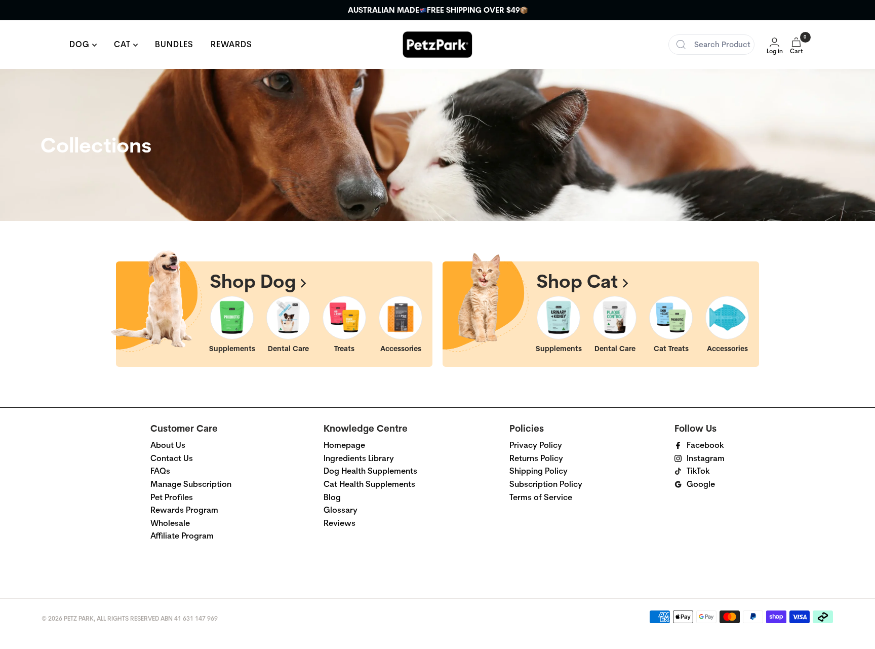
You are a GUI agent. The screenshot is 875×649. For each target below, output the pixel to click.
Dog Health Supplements (370, 471)
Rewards (231, 44)
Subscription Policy (545, 484)
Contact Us (171, 458)
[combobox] (711, 44)
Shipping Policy (538, 471)
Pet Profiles (171, 497)
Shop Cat (580, 281)
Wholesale (170, 523)
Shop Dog (255, 281)
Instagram (706, 458)
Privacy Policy (535, 445)
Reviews (339, 523)
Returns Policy (536, 458)
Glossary (340, 510)
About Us (167, 445)
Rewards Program (184, 510)
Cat (123, 44)
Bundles (174, 44)
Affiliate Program (182, 535)
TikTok (698, 471)
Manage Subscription (190, 484)
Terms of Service (540, 497)
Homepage (344, 445)
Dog (80, 44)
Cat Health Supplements (369, 484)
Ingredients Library (359, 458)
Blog (332, 497)
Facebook (705, 445)
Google (701, 484)
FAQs (160, 471)
